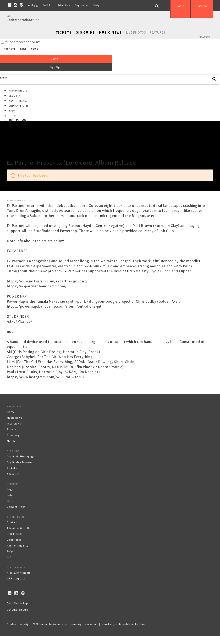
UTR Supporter (17, 578)
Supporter (82, 5)
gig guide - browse (19, 462)
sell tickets (15, 534)
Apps (12, 111)
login (10, 489)
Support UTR (18, 105)
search (159, 9)
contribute (14, 539)
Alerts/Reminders (19, 572)
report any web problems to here (123, 624)
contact (12, 522)
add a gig (13, 474)
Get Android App (18, 609)
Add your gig (18, 90)
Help (96, 5)
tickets (12, 468)
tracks (204, 37)
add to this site (17, 545)
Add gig (33, 5)
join (10, 495)
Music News (110, 32)
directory (13, 435)
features (157, 32)
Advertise (64, 5)
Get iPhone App (17, 603)
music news (14, 417)
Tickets (64, 32)
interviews (14, 423)
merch (11, 441)
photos (12, 429)
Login (180, 6)
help (10, 501)
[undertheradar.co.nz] (24, 19)
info (10, 557)
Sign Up (202, 6)
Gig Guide (85, 32)
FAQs (10, 551)
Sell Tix (48, 5)
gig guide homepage (21, 456)
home (11, 412)
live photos (136, 32)
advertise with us (18, 528)
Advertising (18, 100)
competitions (16, 506)
